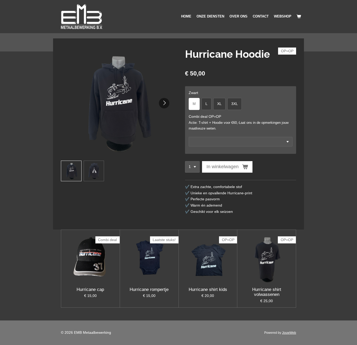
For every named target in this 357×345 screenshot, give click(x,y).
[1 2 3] (192, 167)
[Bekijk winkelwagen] (299, 16)
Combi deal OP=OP (205, 116)
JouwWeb (289, 332)
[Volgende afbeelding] (164, 103)
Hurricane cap (90, 289)
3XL (234, 104)
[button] (71, 171)
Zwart (193, 93)
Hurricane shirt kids (208, 289)
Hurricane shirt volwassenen (266, 292)
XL (219, 104)
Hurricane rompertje (149, 289)
